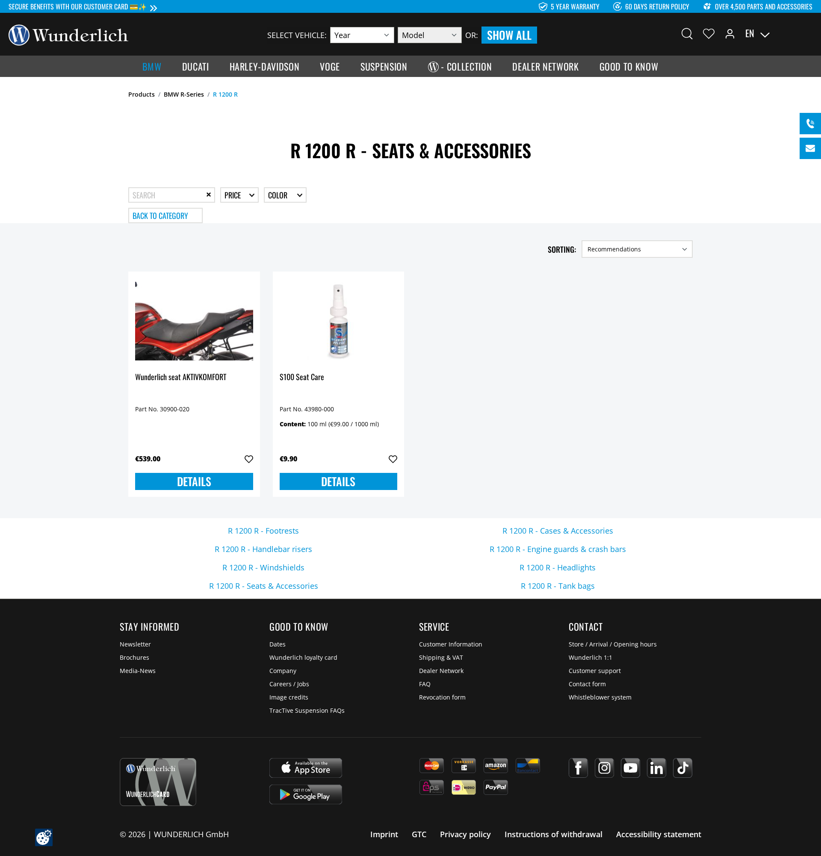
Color (278, 195)
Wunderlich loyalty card (303, 657)
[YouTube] (630, 768)
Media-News (138, 671)
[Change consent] (43, 837)
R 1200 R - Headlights (558, 567)
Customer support (595, 671)
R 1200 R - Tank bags (558, 586)
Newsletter (135, 644)
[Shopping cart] (807, 33)
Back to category (160, 215)
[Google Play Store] (305, 794)
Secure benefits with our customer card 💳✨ (78, 6)
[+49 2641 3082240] (810, 123)
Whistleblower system (600, 697)
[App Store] (305, 768)
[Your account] (730, 33)
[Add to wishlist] (249, 459)
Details (194, 481)
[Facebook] (578, 768)
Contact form (587, 684)
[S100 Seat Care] (339, 321)
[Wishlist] (709, 33)
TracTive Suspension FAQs (307, 710)
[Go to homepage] (68, 34)
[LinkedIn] (656, 768)
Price (233, 195)
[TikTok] (682, 768)
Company (282, 671)
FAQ (425, 684)
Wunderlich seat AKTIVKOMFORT (180, 377)
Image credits (288, 697)
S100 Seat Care (302, 377)
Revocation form (442, 697)
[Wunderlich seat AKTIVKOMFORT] (194, 321)
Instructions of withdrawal (553, 834)
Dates (277, 644)
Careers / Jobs (289, 684)
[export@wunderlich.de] (810, 148)
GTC (419, 834)
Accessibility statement (658, 834)
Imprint (384, 834)
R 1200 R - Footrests (263, 530)
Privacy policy (465, 834)
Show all (509, 35)
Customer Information (450, 644)
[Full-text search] (687, 33)
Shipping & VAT (441, 657)
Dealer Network (441, 671)
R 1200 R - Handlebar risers (263, 549)
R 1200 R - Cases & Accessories (557, 530)
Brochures (134, 657)
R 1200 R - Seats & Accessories (263, 586)
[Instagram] (604, 768)
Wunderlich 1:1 (590, 657)
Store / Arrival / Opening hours (613, 644)
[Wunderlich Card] (158, 782)
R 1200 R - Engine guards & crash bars (558, 549)
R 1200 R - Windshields (263, 567)
